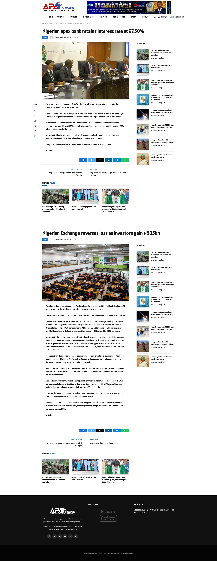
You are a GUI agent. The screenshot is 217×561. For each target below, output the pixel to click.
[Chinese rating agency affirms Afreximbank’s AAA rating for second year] (143, 99)
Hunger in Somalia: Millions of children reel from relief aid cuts (162, 141)
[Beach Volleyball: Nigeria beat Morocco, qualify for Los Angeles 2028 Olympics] (115, 196)
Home (51, 17)
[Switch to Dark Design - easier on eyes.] (154, 17)
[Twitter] (34, 115)
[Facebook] (34, 110)
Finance (103, 17)
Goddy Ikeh (58, 37)
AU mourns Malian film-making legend (104, 443)
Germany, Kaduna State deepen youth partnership (162, 156)
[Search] (158, 17)
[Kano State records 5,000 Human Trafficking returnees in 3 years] (143, 129)
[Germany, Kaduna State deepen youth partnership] (143, 159)
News (45, 37)
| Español (180, 17)
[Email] (34, 120)
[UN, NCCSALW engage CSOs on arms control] (85, 196)
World (145, 17)
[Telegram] (34, 130)
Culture (73, 17)
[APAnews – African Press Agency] (58, 7)
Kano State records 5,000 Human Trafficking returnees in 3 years (163, 126)
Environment (89, 17)
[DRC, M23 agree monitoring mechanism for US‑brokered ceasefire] (55, 196)
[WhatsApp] (34, 135)
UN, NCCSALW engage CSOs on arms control (84, 207)
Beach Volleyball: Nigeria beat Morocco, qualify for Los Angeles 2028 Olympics (114, 209)
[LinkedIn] (34, 125)
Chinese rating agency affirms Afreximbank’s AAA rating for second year (161, 97)
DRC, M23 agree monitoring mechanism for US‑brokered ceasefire (53, 209)
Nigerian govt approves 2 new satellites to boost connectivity (162, 111)
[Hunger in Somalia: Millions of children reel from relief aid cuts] (143, 144)
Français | (165, 17)
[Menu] (43, 17)
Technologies (119, 17)
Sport (133, 17)
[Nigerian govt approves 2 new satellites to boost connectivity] (143, 114)
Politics (60, 17)
